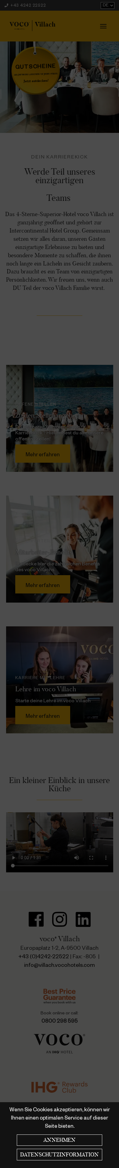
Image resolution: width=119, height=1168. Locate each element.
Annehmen (59, 1140)
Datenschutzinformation (59, 1154)
